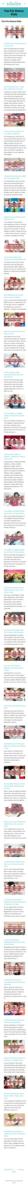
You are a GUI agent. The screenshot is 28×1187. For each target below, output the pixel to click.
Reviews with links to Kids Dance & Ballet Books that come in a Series (15, 824)
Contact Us (8, 1169)
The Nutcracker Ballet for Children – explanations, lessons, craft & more (14, 456)
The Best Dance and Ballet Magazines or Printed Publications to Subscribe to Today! (15, 902)
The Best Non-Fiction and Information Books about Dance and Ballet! (14, 982)
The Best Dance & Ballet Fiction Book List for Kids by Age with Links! (14, 864)
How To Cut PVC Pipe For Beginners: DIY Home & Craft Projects (13, 668)
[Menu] (3, 4)
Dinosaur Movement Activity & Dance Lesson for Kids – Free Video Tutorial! (14, 590)
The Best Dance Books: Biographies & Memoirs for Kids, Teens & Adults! (14, 942)
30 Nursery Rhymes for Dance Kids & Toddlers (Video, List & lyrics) (14, 1096)
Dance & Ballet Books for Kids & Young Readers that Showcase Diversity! (14, 786)
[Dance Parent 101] (14, 3)
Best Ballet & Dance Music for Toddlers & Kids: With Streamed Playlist (14, 1134)
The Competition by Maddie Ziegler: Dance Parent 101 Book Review (14, 416)
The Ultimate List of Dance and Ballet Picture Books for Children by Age (14, 746)
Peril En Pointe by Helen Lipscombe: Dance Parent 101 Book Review (13, 375)
